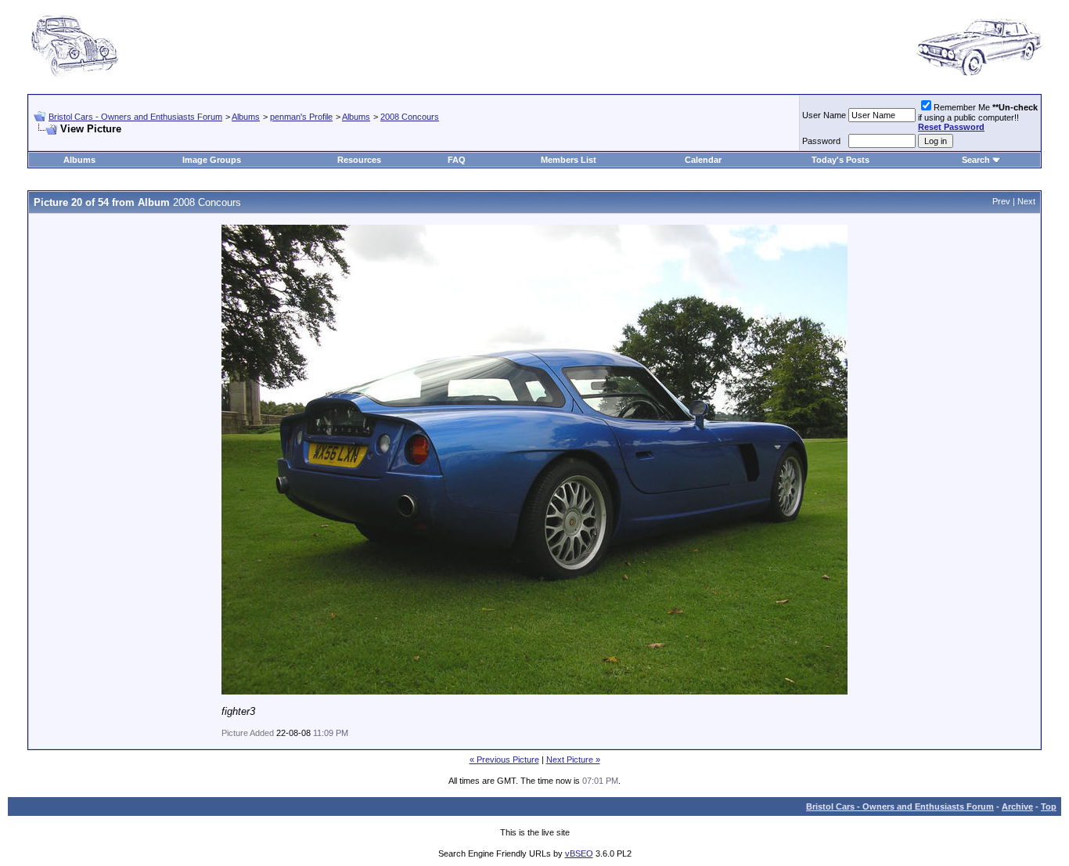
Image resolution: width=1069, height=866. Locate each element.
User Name (824, 115)
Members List (568, 159)
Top (1048, 806)
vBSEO (579, 853)
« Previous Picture (504, 759)
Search (976, 159)
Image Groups (211, 159)
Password (821, 141)
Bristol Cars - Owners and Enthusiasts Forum (135, 116)
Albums (246, 116)
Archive (1017, 806)
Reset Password (951, 127)
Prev (1001, 201)
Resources (359, 159)
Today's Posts (840, 159)
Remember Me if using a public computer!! (978, 117)
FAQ (457, 159)
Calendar (703, 159)
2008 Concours (409, 116)
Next (1026, 201)
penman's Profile (301, 116)
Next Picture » (573, 759)
